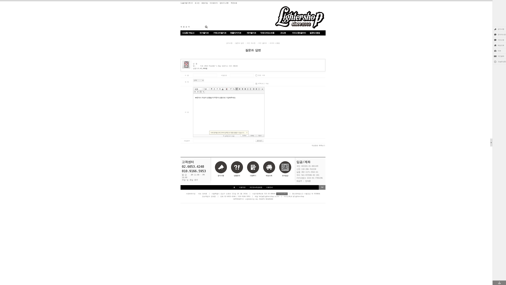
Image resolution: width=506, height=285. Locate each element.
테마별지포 (251, 33)
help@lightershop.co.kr (269, 196)
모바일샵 (285, 176)
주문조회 (234, 3)
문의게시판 (502, 34)
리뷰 (499, 51)
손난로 (283, 33)
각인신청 (501, 40)
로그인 (197, 3)
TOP (322, 187)
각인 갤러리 (262, 43)
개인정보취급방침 (256, 187)
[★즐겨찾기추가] (187, 3)
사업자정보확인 (282, 194)
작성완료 (315, 145)
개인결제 (501, 56)
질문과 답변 (239, 43)
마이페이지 (214, 3)
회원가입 (204, 3)
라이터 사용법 (275, 43)
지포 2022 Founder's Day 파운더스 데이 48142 (219, 66)
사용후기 (253, 176)
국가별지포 (204, 33)
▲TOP (499, 283)
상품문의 (237, 176)
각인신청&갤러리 (299, 33)
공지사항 (501, 29)
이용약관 (242, 187)
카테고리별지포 (219, 33)
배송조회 (501, 45)
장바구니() (224, 3)
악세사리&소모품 (267, 33)
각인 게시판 (251, 43)
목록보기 (322, 145)
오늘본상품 (502, 62)
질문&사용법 (315, 33)
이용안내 (269, 187)
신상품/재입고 (188, 33)
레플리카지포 (235, 33)
